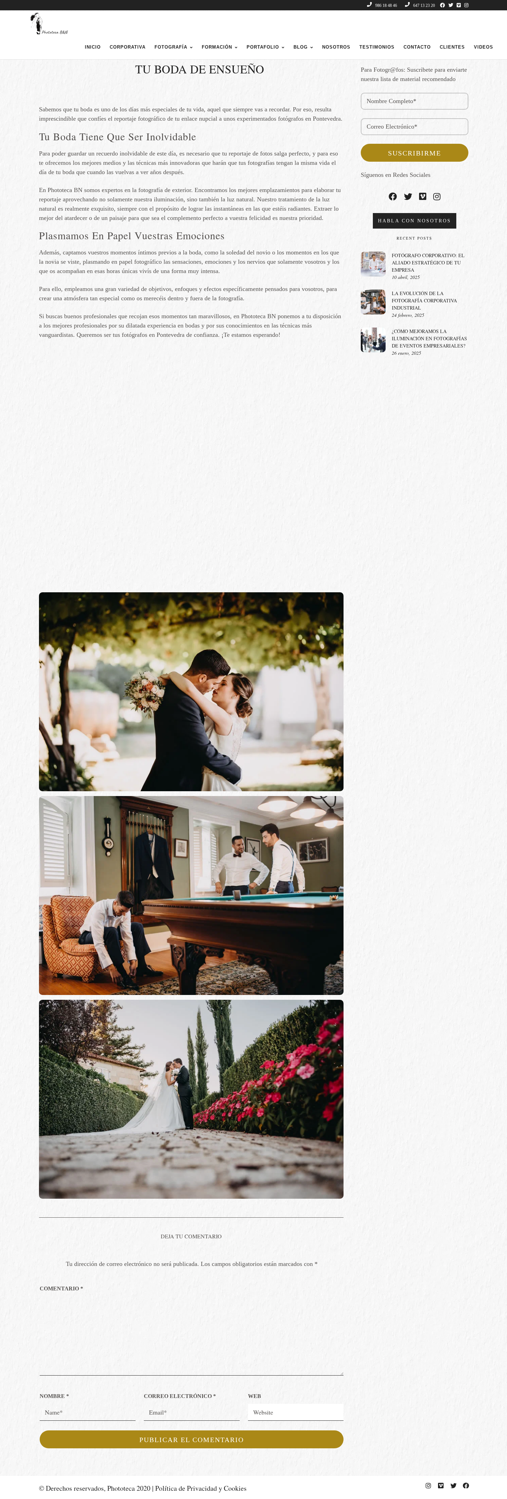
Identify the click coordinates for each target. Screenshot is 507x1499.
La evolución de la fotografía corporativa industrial (424, 300)
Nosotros (336, 47)
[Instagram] (466, 5)
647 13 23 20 (424, 5)
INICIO (93, 47)
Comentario (61, 1288)
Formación (217, 47)
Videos (483, 47)
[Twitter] (450, 5)
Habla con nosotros (414, 220)
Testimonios (377, 47)
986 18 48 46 (386, 5)
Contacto (417, 47)
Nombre (54, 1396)
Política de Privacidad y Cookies (201, 1488)
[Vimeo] (459, 5)
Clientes (452, 47)
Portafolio (263, 47)
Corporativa (128, 47)
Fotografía (171, 47)
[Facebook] (442, 5)
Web (254, 1396)
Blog (301, 47)
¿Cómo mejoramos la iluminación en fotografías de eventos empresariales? (429, 338)
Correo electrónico (180, 1396)
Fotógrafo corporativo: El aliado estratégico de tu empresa (428, 262)
